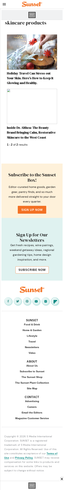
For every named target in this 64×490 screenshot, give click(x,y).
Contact (32, 397)
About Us (32, 365)
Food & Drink (32, 324)
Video (32, 352)
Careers (32, 406)
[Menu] (4, 4)
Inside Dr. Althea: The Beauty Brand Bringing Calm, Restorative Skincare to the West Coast (31, 132)
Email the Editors (32, 412)
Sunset (32, 320)
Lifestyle (32, 335)
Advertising (32, 401)
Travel (32, 341)
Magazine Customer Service (32, 418)
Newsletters (32, 347)
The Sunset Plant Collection (32, 382)
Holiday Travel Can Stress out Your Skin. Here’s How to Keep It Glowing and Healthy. (30, 78)
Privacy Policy (24, 457)
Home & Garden (32, 330)
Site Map (32, 388)
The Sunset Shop (32, 377)
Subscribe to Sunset (32, 371)
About (32, 361)
